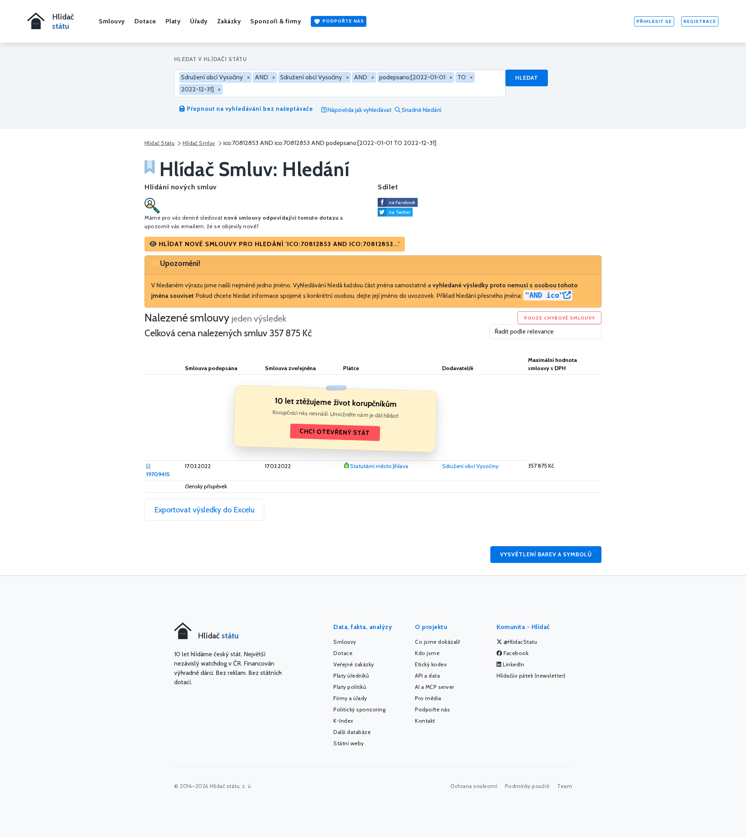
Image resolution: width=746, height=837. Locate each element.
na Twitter (399, 212)
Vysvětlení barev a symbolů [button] (546, 554)
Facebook (515, 653)
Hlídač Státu (159, 143)
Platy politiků (349, 686)
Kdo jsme (427, 653)
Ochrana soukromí (473, 786)
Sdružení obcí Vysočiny (470, 466)
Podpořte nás (342, 21)
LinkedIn (513, 664)
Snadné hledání (421, 110)
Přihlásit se (654, 21)
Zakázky (229, 21)
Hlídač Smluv (199, 143)
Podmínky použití (527, 786)
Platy (173, 21)
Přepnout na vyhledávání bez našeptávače (249, 108)
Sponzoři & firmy (275, 21)
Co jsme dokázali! (437, 641)
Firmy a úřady (350, 698)
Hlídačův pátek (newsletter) (531, 675)
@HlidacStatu (519, 641)
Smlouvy (112, 21)
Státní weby (348, 743)
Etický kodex (431, 664)
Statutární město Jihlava (379, 466)
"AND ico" (544, 295)
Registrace (699, 21)
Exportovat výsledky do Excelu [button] (204, 509)
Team (564, 786)
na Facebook (402, 202)
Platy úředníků (351, 675)
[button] (275, 244)
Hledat (526, 77)
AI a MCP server (434, 686)
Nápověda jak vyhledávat (359, 110)
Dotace (145, 21)
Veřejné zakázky (353, 664)
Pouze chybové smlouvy (559, 318)
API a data (427, 675)
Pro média (428, 698)
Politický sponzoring (359, 709)
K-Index (343, 720)
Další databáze (352, 732)
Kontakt (425, 720)
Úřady (199, 21)
